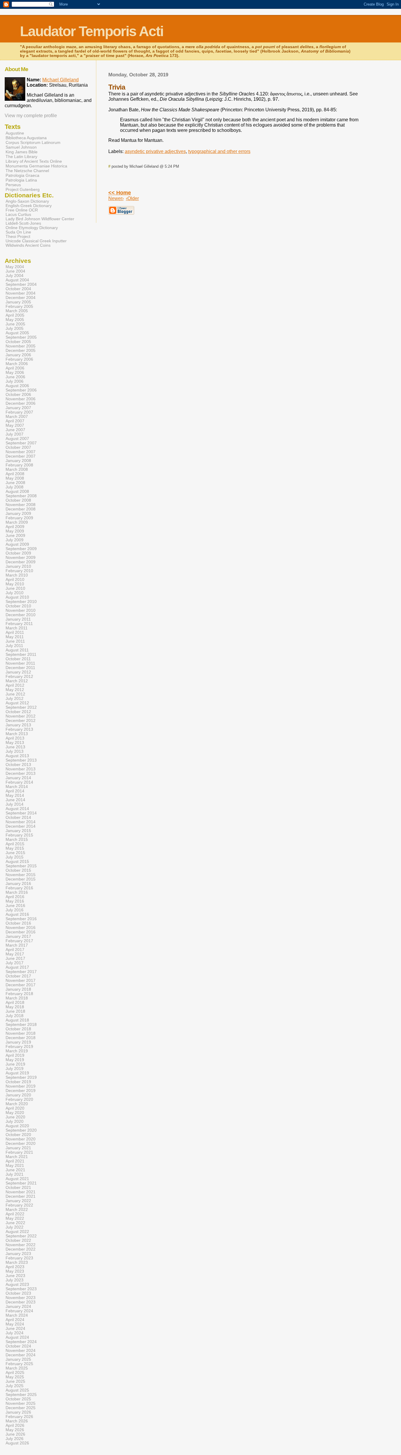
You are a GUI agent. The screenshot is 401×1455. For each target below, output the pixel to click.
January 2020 (18, 1095)
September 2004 (21, 284)
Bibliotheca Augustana (26, 137)
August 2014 (17, 809)
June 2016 (15, 905)
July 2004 (14, 275)
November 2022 (21, 1245)
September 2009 (21, 549)
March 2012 (17, 681)
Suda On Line (18, 232)
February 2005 (19, 306)
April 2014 (15, 791)
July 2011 (14, 646)
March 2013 (17, 734)
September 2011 (21, 654)
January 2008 (18, 460)
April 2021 (15, 1161)
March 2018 (17, 998)
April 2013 (15, 738)
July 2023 (14, 1280)
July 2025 (14, 1386)
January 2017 (18, 936)
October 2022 (18, 1240)
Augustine (15, 133)
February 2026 (19, 1416)
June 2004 (15, 271)
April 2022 (15, 1214)
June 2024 (15, 1328)
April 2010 (15, 579)
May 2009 (15, 531)
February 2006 (19, 359)
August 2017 (17, 967)
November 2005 (21, 346)
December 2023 (21, 1302)
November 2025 (21, 1403)
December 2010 (21, 615)
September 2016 (21, 919)
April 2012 (15, 685)
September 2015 (21, 866)
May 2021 (15, 1165)
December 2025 (21, 1408)
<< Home (119, 193)
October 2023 (18, 1293)
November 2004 (21, 293)
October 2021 (18, 1187)
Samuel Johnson (21, 147)
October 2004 (18, 289)
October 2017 (18, 976)
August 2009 (17, 544)
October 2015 (18, 870)
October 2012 (18, 712)
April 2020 (15, 1108)
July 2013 (14, 751)
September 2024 (21, 1342)
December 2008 (21, 509)
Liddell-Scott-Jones (23, 223)
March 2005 (17, 311)
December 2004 (21, 297)
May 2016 (15, 901)
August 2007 (17, 438)
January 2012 (18, 672)
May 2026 (15, 1430)
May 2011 (15, 637)
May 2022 (15, 1218)
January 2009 (18, 513)
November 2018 (21, 1033)
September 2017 (21, 972)
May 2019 (15, 1060)
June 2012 (15, 694)
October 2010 (18, 606)
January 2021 (18, 1148)
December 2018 (21, 1038)
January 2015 (18, 831)
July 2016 (14, 910)
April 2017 (15, 949)
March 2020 (17, 1104)
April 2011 (15, 632)
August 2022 (17, 1231)
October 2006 (18, 394)
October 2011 (18, 659)
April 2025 (15, 1372)
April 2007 (15, 421)
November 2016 (21, 927)
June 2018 (15, 1011)
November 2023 (21, 1298)
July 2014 (14, 804)
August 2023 (17, 1284)
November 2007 (21, 452)
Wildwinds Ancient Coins (28, 245)
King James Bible (22, 151)
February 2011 (19, 623)
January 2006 (18, 355)
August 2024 (17, 1337)
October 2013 (18, 764)
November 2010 (21, 610)
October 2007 (18, 447)
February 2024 (19, 1311)
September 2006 (21, 390)
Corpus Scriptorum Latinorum (33, 142)
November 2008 (21, 505)
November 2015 (21, 875)
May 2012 (15, 690)
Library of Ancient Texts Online (34, 161)
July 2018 (14, 1016)
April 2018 (15, 1002)
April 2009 (15, 527)
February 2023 (19, 1258)
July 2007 (14, 434)
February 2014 (19, 782)
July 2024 (14, 1333)
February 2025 (19, 1364)
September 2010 (21, 601)
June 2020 (15, 1117)
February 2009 (19, 518)
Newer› (116, 198)
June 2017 (15, 958)
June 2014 (15, 800)
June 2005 (15, 324)
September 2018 (21, 1024)
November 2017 (21, 980)
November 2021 (21, 1192)
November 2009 (21, 557)
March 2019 (17, 1051)
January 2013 (18, 725)
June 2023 (15, 1275)
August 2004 (17, 280)
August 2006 (17, 386)
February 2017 (19, 941)
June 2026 (15, 1434)
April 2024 (15, 1320)
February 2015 (19, 835)
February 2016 (19, 888)
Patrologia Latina (21, 180)
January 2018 (18, 989)
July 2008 (14, 487)
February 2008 (19, 465)
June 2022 (15, 1223)
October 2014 (18, 817)
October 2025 (18, 1399)
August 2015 (17, 861)
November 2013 (21, 769)
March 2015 (17, 839)
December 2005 (21, 350)
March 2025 (17, 1368)
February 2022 (19, 1205)
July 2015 (14, 857)
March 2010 (17, 575)
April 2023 (15, 1267)
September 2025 (21, 1394)
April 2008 (15, 474)
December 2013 (21, 773)
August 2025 (17, 1390)
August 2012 (17, 703)
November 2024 (21, 1350)
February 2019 (19, 1046)
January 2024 (18, 1306)
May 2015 (15, 848)
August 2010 (17, 597)
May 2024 (15, 1324)
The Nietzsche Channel (27, 170)
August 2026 (17, 1443)
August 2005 (17, 333)
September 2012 (21, 707)
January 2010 (18, 566)
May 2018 (15, 1007)
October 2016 (18, 923)
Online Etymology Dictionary (32, 228)
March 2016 (17, 892)
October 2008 (18, 500)
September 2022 (21, 1236)
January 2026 (18, 1412)
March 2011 (17, 628)
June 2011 (15, 641)
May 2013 (15, 742)
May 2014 (15, 795)
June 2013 (15, 747)
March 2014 (17, 786)
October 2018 (18, 1029)
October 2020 (18, 1135)
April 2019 (15, 1055)
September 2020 (21, 1130)
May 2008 (15, 478)
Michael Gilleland (60, 79)
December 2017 (21, 985)
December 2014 (21, 826)
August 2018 (17, 1020)
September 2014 (21, 813)
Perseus (13, 184)
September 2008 (21, 496)
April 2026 (15, 1425)
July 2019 (14, 1068)
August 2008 (17, 491)
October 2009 (18, 553)
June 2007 (15, 430)
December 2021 (21, 1196)
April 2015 (15, 844)
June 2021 (15, 1170)
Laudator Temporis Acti (91, 31)
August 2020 (17, 1126)
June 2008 (15, 482)
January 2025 (18, 1359)
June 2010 (15, 588)
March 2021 (17, 1157)
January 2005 (18, 302)
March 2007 (17, 416)
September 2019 (21, 1077)
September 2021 (21, 1183)
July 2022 (14, 1227)
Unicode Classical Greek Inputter (36, 241)
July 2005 (14, 328)
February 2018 (19, 994)
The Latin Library (21, 156)
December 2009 (21, 562)
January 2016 (18, 883)
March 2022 (17, 1209)
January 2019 (18, 1042)
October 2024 (18, 1346)
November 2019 (21, 1086)
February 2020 (19, 1099)
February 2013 (19, 729)
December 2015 (21, 879)
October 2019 (18, 1082)
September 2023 (21, 1289)
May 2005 (15, 319)
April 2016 (15, 897)
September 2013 (21, 760)
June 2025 (15, 1381)
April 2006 (15, 368)
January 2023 (18, 1253)
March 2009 (17, 522)
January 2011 (18, 619)
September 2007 (21, 443)
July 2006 (14, 381)
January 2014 (18, 778)
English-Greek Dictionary (29, 206)
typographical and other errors (219, 151)
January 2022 (18, 1201)
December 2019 (21, 1090)
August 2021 (17, 1179)
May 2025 (15, 1377)
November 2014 (21, 822)
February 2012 (19, 676)
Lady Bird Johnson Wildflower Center (40, 219)
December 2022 (21, 1249)
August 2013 (17, 756)
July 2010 (14, 593)
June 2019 (15, 1064)
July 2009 (14, 540)
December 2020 (21, 1143)
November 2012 (21, 716)
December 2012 (21, 720)
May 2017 (15, 954)
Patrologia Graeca (22, 175)
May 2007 (15, 425)
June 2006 (15, 377)
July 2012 (14, 698)
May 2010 (15, 584)
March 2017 (17, 945)
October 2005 (18, 342)
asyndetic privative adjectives (155, 151)
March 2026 (17, 1421)
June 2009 (15, 535)
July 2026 (14, 1438)
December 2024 (21, 1355)
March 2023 (17, 1262)
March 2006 (17, 364)
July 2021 (14, 1174)
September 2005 (21, 337)
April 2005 (15, 315)
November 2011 (20, 663)
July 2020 (14, 1121)
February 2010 (19, 571)
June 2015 (15, 853)
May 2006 (15, 372)
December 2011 (20, 668)
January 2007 (18, 408)
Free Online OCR (22, 210)
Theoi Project (18, 236)
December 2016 (21, 932)
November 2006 (21, 399)
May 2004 (15, 267)
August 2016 (17, 914)
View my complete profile (31, 115)
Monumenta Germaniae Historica (36, 166)
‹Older (132, 198)
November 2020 (21, 1139)
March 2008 (17, 469)
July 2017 (14, 963)
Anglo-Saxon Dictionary (27, 201)
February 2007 (19, 412)
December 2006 (21, 403)
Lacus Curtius (18, 214)
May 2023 (15, 1271)
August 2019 (17, 1073)
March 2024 (17, 1315)
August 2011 (17, 650)
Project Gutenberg (23, 189)
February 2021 (19, 1152)
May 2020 (15, 1112)
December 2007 (21, 456)
